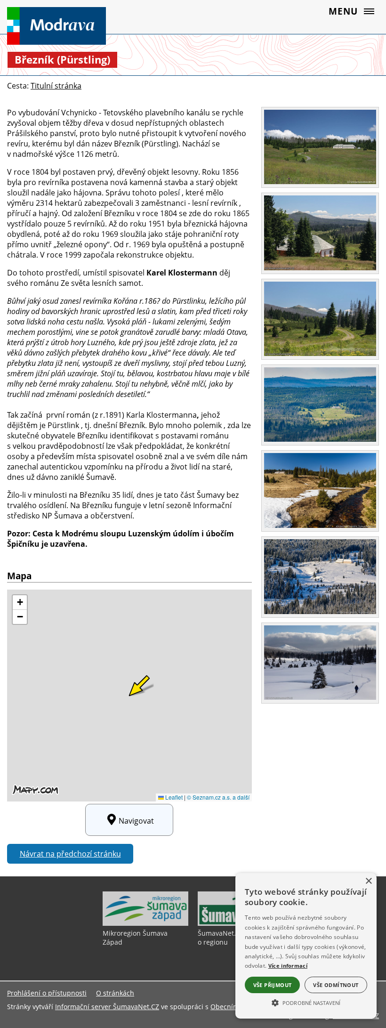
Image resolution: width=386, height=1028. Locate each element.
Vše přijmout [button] (272, 984)
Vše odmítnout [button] (335, 984)
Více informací (287, 965)
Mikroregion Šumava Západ (135, 938)
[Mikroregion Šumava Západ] (145, 923)
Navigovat (136, 821)
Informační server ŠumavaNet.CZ (107, 1006)
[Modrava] (65, 26)
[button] (306, 1002)
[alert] (306, 946)
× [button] (368, 881)
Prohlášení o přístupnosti (47, 992)
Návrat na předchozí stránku (70, 854)
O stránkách (115, 992)
